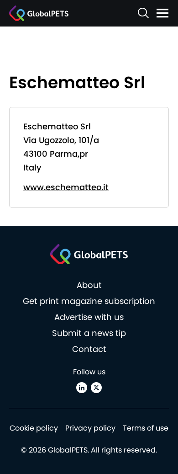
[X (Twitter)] (96, 387)
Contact (89, 349)
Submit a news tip (89, 333)
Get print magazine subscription (89, 301)
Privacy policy (90, 428)
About (89, 285)
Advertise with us (89, 317)
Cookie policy (34, 428)
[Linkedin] (81, 387)
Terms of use (145, 428)
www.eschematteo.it (66, 187)
